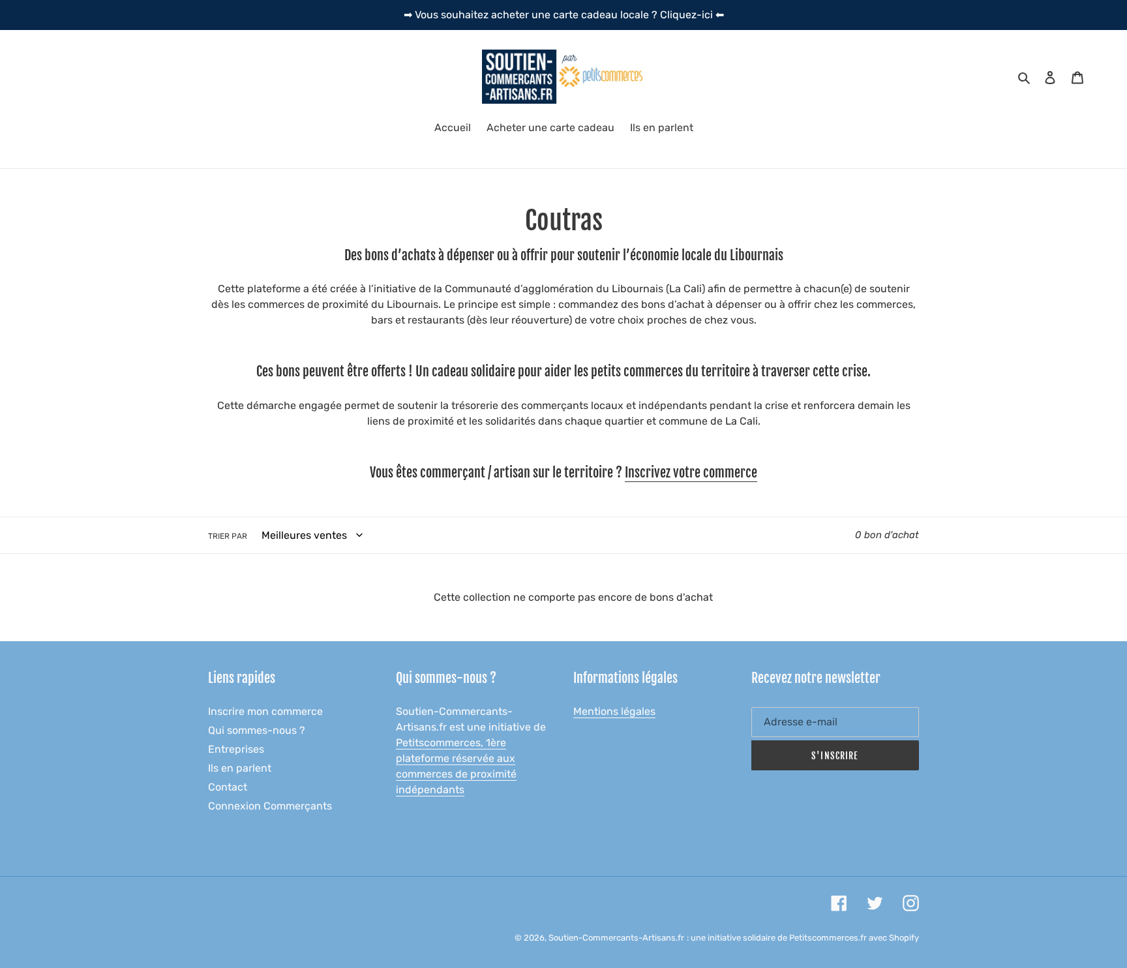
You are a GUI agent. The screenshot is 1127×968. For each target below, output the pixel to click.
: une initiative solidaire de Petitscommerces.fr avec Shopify (803, 938)
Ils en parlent (239, 768)
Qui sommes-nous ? (256, 730)
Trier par (227, 536)
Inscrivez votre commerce (691, 472)
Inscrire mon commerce (265, 711)
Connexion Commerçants (270, 806)
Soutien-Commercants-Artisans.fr (616, 938)
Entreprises (236, 749)
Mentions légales (614, 711)
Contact (227, 787)
